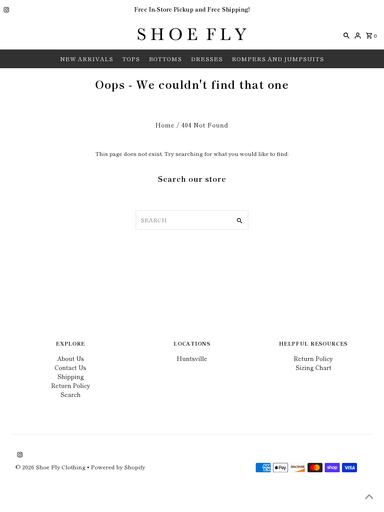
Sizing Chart (314, 367)
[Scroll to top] (369, 497)
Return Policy (70, 385)
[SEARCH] (346, 34)
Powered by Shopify (118, 467)
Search (70, 394)
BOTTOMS (165, 59)
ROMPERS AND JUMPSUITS (278, 59)
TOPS (131, 59)
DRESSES (207, 59)
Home (165, 124)
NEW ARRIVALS (86, 59)
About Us (70, 358)
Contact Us (70, 367)
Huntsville (192, 358)
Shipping (70, 376)
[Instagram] (5, 10)
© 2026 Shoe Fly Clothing (51, 467)
